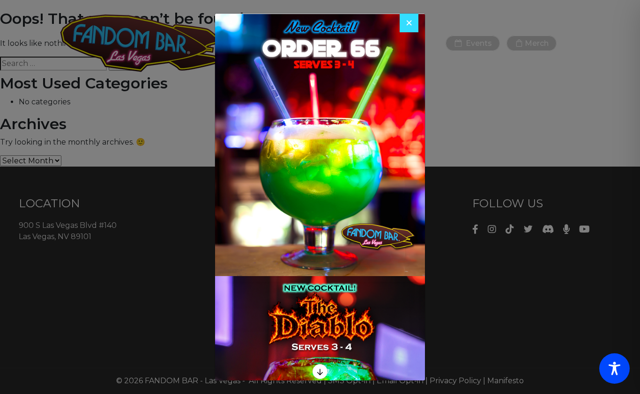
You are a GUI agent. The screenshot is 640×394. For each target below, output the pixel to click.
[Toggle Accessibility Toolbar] (614, 368)
